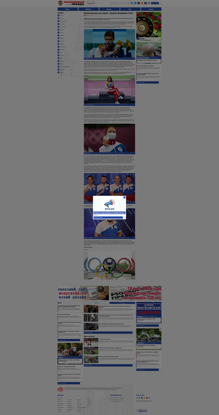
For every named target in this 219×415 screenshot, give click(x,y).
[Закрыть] (124, 197)
